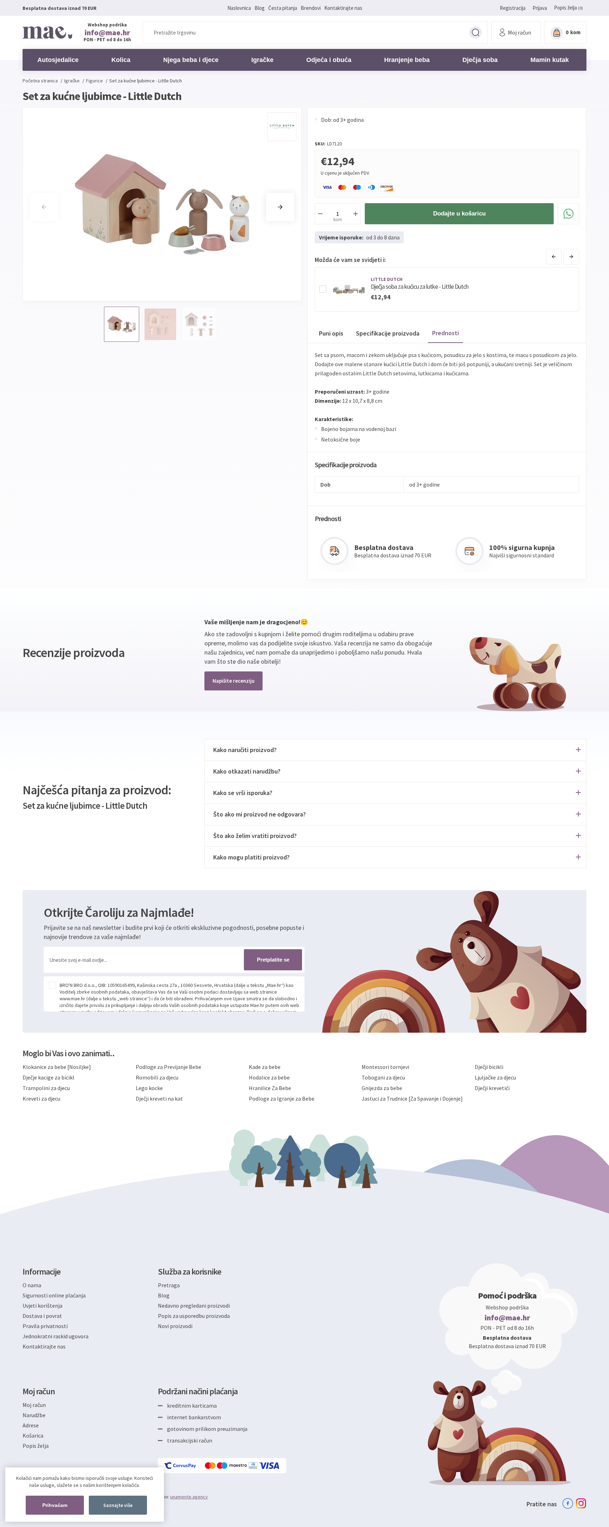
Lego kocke (149, 1087)
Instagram (581, 1503)
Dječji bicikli (489, 1066)
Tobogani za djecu (383, 1077)
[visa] (270, 1465)
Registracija (512, 8)
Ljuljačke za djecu (495, 1077)
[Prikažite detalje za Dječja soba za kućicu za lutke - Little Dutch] (349, 289)
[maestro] (232, 1465)
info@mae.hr (107, 32)
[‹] (553, 256)
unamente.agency (189, 1497)
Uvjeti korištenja (42, 1305)
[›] (571, 256)
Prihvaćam (54, 1505)
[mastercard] (211, 1465)
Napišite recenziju (233, 680)
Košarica (33, 1435)
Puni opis (331, 333)
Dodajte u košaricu (459, 213)
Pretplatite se (273, 960)
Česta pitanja (282, 8)
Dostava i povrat (42, 1315)
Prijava (540, 8)
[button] (280, 207)
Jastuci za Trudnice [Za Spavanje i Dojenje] (412, 1098)
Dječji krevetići (492, 1087)
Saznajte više (118, 1505)
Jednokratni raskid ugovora (55, 1336)
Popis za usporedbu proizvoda (194, 1315)
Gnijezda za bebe (382, 1087)
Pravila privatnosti (45, 1325)
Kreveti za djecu (41, 1098)
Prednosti (445, 333)
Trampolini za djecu (46, 1087)
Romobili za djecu (157, 1077)
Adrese (31, 1425)
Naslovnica (239, 8)
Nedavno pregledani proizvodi (194, 1305)
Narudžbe (34, 1415)
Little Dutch (386, 279)
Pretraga (475, 32)
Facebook (567, 1503)
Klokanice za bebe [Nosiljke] (57, 1066)
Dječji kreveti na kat (159, 1098)
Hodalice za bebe (269, 1077)
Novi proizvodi (175, 1325)
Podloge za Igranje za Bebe (281, 1098)
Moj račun (34, 1404)
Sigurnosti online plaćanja (54, 1295)
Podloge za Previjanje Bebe (168, 1066)
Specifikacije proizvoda (387, 333)
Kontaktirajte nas (343, 8)
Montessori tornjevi (385, 1066)
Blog (259, 8)
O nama (32, 1285)
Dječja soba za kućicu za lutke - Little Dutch (419, 286)
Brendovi (311, 8)
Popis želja (36, 1445)
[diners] (253, 1465)
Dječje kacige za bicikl (48, 1077)
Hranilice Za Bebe (270, 1087)
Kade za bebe (265, 1066)
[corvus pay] (180, 1465)
